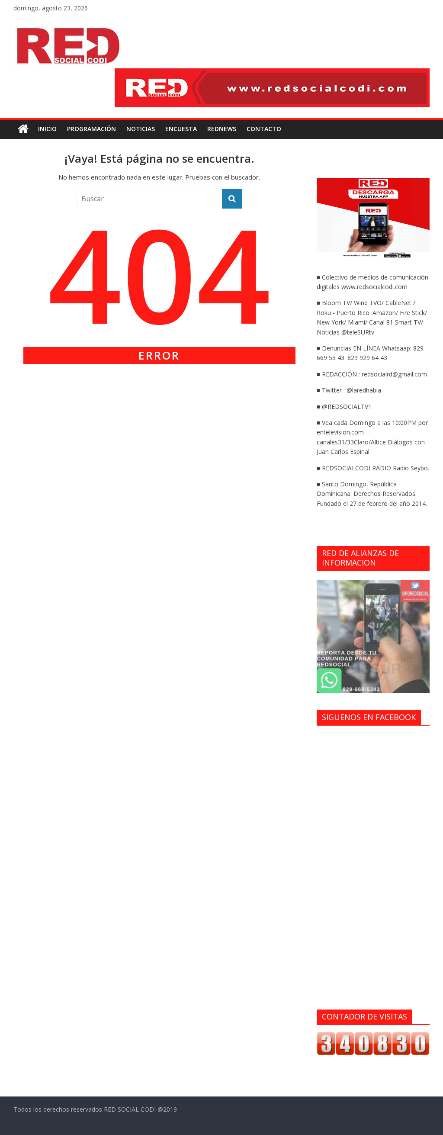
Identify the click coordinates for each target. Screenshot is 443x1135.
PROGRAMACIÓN (91, 129)
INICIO (47, 129)
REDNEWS (221, 129)
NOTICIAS (140, 129)
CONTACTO (264, 129)
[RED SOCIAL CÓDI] (23, 129)
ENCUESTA (181, 129)
